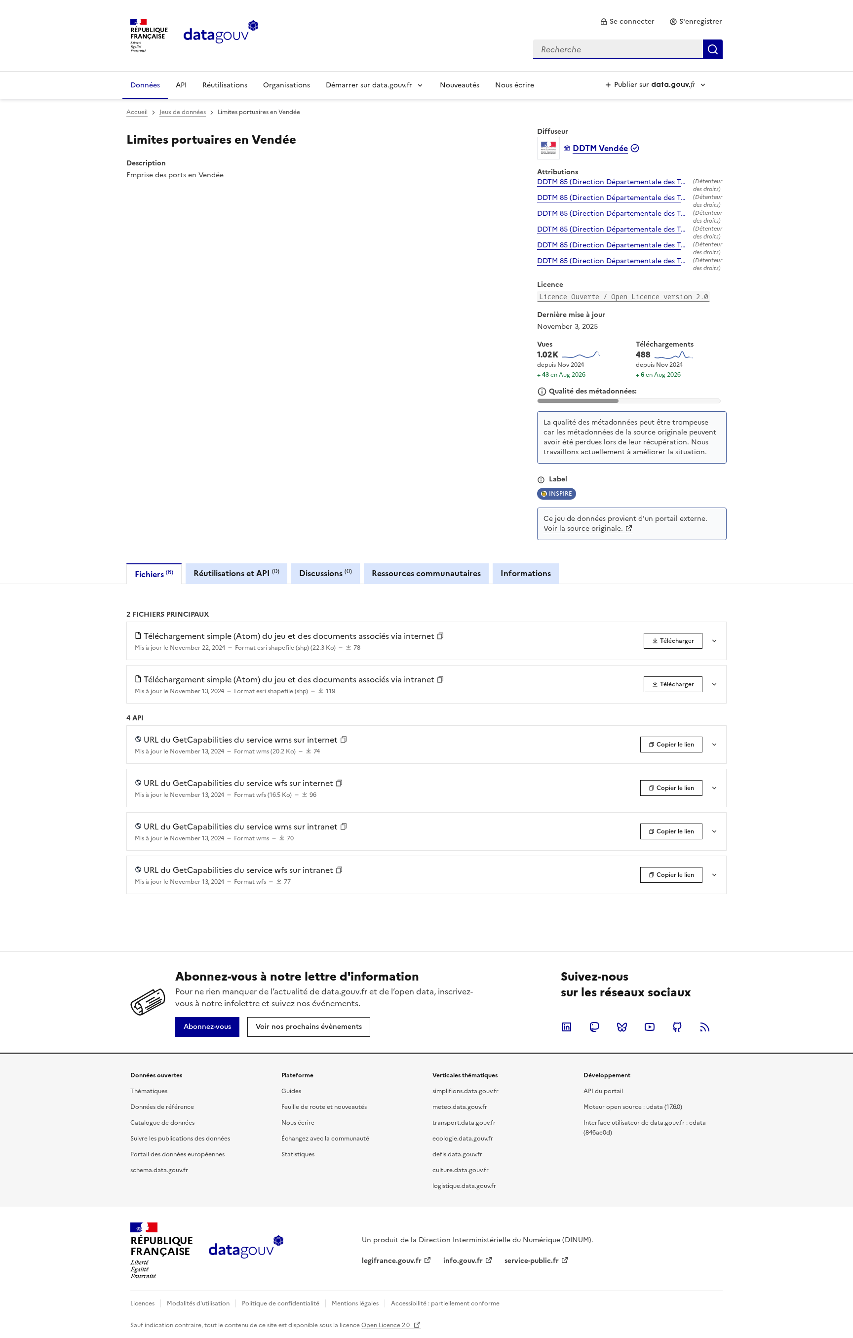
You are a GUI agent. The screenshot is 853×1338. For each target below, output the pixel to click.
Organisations (286, 85)
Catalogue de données (162, 1122)
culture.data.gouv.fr (460, 1170)
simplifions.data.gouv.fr (465, 1091)
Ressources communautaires (426, 573)
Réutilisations (224, 85)
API (181, 85)
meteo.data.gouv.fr (459, 1106)
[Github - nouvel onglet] (677, 1027)
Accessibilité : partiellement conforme (445, 1303)
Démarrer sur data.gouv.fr (369, 85)
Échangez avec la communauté (325, 1138)
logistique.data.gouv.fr (464, 1185)
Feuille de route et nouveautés (324, 1106)
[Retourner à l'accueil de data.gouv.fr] (221, 34)
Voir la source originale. (583, 528)
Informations (526, 573)
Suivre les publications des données (180, 1138)
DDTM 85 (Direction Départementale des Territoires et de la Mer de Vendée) (613, 182)
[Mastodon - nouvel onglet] (594, 1027)
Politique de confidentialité (280, 1303)
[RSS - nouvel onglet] (705, 1027)
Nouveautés (459, 85)
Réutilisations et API (236, 573)
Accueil (137, 112)
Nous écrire (514, 85)
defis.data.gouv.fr (457, 1154)
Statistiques (297, 1154)
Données (145, 85)
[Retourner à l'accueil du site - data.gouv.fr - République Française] (246, 1250)
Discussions (325, 573)
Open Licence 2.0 (386, 1325)
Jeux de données (182, 112)
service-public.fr (531, 1261)
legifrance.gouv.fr (392, 1261)
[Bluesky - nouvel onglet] (622, 1027)
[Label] (541, 480)
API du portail (603, 1091)
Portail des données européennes (177, 1154)
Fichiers (154, 574)
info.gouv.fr (463, 1261)
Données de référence (162, 1106)
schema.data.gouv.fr (159, 1170)
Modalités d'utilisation (198, 1303)
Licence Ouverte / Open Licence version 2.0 (623, 296)
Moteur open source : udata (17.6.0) (632, 1106)
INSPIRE (560, 493)
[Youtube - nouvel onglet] (649, 1027)
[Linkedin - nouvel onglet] (567, 1027)
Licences (142, 1303)
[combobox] (628, 49)
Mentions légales (355, 1303)
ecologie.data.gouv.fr (462, 1138)
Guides (291, 1091)
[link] (627, 22)
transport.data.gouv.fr (464, 1122)
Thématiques (148, 1091)
